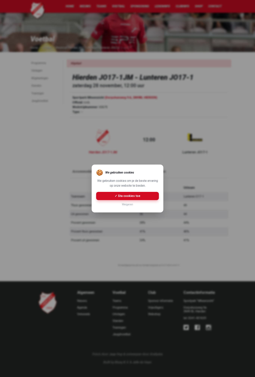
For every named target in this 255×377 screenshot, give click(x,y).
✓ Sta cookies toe (127, 196)
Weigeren (127, 204)
